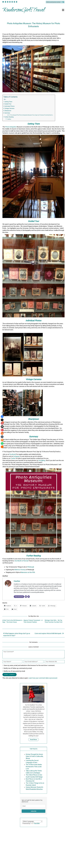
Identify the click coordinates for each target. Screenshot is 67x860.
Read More (33, 739)
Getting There (8, 101)
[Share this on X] (2, 420)
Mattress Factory (19, 569)
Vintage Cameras (9, 108)
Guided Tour (8, 104)
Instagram (16, 456)
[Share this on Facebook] (2, 416)
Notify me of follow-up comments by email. (18, 668)
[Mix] (2, 440)
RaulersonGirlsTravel (23, 10)
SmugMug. (42, 460)
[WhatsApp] (2, 443)
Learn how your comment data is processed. (43, 678)
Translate (37, 823)
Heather (40, 30)
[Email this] (2, 426)
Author (9, 119)
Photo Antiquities (10, 127)
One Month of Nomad (21, 561)
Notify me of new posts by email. (14, 671)
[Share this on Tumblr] (2, 436)
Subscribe (33, 811)
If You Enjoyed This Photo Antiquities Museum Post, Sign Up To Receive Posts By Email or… (31, 115)
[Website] (28, 596)
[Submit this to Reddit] (2, 433)
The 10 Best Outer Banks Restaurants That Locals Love (34, 767)
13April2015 (30, 30)
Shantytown (8, 110)
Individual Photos (10, 106)
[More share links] (2, 447)
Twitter (13, 458)
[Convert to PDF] (2, 430)
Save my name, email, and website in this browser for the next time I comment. (29, 665)
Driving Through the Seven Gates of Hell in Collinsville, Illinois (34, 756)
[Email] (26, 596)
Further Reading (9, 117)
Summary (7, 113)
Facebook (12, 454)
